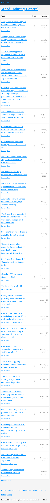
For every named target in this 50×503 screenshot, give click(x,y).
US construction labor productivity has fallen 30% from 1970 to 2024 (13, 247)
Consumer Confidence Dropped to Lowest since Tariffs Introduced (12, 349)
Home (3, 490)
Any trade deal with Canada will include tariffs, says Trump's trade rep (13, 202)
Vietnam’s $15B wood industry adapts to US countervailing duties (10, 379)
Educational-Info (6, 253)
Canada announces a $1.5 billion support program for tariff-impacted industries (13, 129)
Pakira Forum (6, 2)
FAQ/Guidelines (24, 490)
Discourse (14, 500)
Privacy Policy (6, 495)
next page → (6, 480)
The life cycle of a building (13, 286)
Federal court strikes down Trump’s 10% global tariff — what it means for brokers (13, 114)
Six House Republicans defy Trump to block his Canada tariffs (13, 262)
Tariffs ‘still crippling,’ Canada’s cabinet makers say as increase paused (13, 364)
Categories (12, 490)
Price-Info (4, 449)
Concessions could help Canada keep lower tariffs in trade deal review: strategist (13, 316)
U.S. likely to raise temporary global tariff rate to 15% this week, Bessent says (13, 187)
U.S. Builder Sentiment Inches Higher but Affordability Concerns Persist (14, 159)
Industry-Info (5, 31)
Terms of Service (39, 490)
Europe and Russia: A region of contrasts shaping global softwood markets (13, 25)
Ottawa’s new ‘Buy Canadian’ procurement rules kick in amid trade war (14, 412)
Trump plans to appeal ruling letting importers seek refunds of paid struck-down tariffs (14, 40)
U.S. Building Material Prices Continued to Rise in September (13, 457)
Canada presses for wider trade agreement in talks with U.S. (13, 145)
